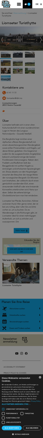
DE (37, 4)
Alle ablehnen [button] (32, 428)
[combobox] (40, 377)
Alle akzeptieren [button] (12, 428)
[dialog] (21, 406)
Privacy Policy (35, 401)
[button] (21, 404)
